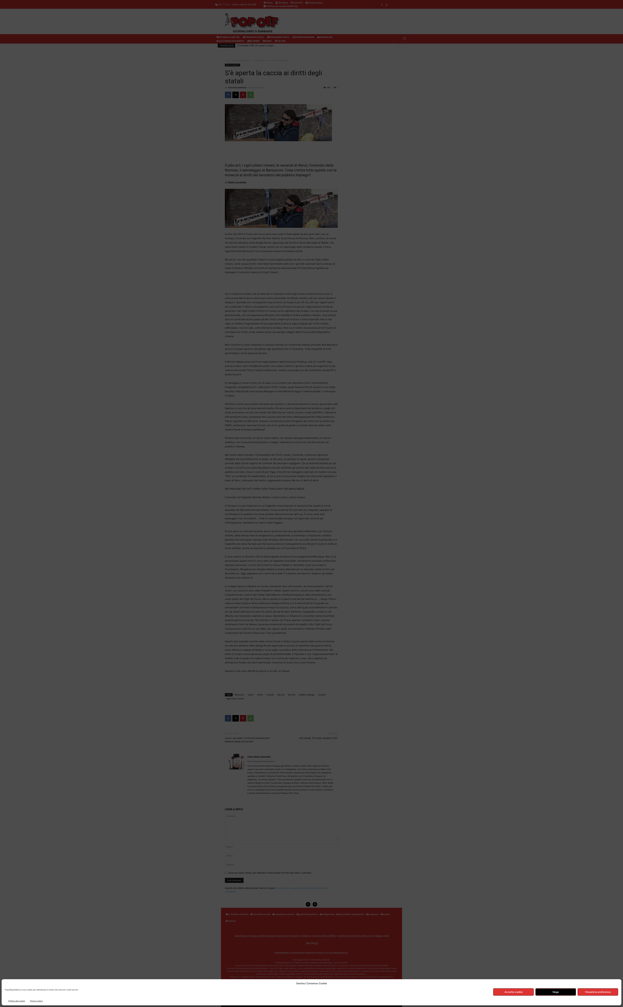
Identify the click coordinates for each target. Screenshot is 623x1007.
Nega (556, 992)
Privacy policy (36, 1001)
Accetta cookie (514, 992)
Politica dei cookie (16, 1001)
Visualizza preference (598, 992)
